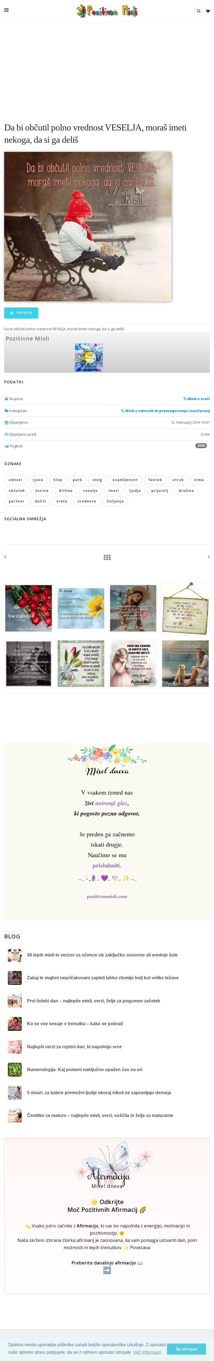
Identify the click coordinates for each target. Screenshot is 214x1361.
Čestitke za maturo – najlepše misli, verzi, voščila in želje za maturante (100, 1115)
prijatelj (159, 490)
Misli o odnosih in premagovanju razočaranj (167, 410)
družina (186, 490)
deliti (40, 501)
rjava (38, 479)
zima (199, 479)
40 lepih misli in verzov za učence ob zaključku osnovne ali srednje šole (102, 955)
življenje (115, 501)
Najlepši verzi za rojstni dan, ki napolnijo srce (74, 1046)
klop (58, 479)
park (77, 479)
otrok (178, 479)
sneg (97, 479)
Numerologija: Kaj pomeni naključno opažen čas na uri (84, 1069)
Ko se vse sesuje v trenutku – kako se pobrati (75, 1023)
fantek (155, 479)
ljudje (135, 490)
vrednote (87, 501)
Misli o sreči (198, 398)
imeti (113, 490)
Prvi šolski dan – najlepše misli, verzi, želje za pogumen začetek (93, 1000)
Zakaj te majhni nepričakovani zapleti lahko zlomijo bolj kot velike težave (103, 977)
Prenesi (23, 312)
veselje (90, 490)
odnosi (15, 479)
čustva (42, 490)
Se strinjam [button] (186, 1349)
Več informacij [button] (147, 1352)
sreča (61, 501)
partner (17, 501)
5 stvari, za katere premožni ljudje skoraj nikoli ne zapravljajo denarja (99, 1092)
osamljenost (125, 479)
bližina (66, 490)
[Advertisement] (107, 70)
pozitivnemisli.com (107, 896)
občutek (17, 490)
